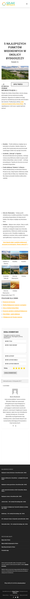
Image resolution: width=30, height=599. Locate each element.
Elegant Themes (15, 591)
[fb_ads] (14, 288)
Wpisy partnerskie (23, 595)
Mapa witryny (6, 595)
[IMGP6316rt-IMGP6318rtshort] (23, 259)
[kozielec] (14, 259)
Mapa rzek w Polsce (6, 540)
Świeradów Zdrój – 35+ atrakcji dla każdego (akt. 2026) (15, 524)
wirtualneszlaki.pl (21, 583)
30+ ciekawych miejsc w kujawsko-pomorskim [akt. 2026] (15, 518)
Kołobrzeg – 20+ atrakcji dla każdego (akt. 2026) (13, 513)
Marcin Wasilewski (15, 397)
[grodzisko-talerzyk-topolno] (6, 274)
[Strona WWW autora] (13, 426)
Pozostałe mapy (5, 550)
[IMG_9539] (23, 274)
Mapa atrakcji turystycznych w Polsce (10, 543)
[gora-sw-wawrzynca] (14, 274)
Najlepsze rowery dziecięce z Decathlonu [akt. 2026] (14, 472)
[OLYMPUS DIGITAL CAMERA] (6, 259)
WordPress (15, 592)
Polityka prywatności (14, 595)
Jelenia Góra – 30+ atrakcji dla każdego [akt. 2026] (14, 501)
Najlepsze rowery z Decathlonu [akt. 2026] (12, 496)
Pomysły (13, 62)
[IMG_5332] (6, 288)
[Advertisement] (15, 23)
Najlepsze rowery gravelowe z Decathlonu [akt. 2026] (14, 484)
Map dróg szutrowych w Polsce (8, 547)
